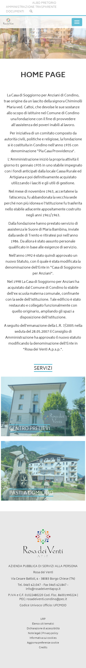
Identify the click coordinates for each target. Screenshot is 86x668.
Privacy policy (50, 633)
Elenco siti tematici (43, 624)
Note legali (34, 633)
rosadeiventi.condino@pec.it (47, 599)
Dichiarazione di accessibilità (43, 629)
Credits (43, 648)
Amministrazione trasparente (31, 7)
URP (43, 619)
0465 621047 (32, 585)
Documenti (15, 12)
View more (43, 406)
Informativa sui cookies (43, 638)
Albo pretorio (44, 3)
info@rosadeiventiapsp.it (43, 589)
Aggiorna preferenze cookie (43, 643)
